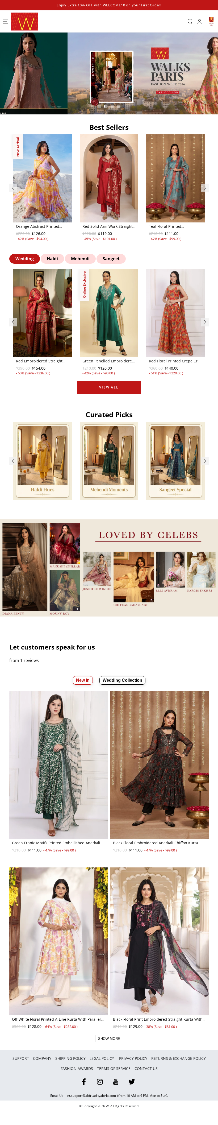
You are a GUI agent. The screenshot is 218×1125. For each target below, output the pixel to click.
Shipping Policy (70, 1058)
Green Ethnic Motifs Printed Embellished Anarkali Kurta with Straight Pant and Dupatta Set (56, 843)
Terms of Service (114, 1068)
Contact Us (146, 1068)
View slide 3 (112, 106)
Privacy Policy (133, 1058)
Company (42, 1058)
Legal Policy (102, 1058)
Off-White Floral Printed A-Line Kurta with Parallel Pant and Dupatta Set (56, 1019)
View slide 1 (99, 106)
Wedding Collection (122, 680)
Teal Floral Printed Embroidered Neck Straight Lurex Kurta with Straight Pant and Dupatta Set (173, 226)
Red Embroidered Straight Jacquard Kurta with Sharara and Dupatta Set (41, 361)
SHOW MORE (109, 1039)
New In (83, 680)
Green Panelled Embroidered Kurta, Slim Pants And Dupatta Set (108, 361)
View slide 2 (106, 106)
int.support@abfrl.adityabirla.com (91, 1095)
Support (20, 1058)
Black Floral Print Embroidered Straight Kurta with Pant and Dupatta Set (158, 1019)
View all (109, 387)
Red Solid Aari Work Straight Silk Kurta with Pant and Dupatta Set (107, 226)
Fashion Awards (77, 1068)
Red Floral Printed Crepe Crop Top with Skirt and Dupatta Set (175, 361)
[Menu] (5, 21)
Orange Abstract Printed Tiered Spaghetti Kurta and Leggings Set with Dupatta (40, 226)
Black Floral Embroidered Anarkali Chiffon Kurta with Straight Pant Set (155, 843)
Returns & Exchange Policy (178, 1058)
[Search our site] (190, 21)
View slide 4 (118, 106)
